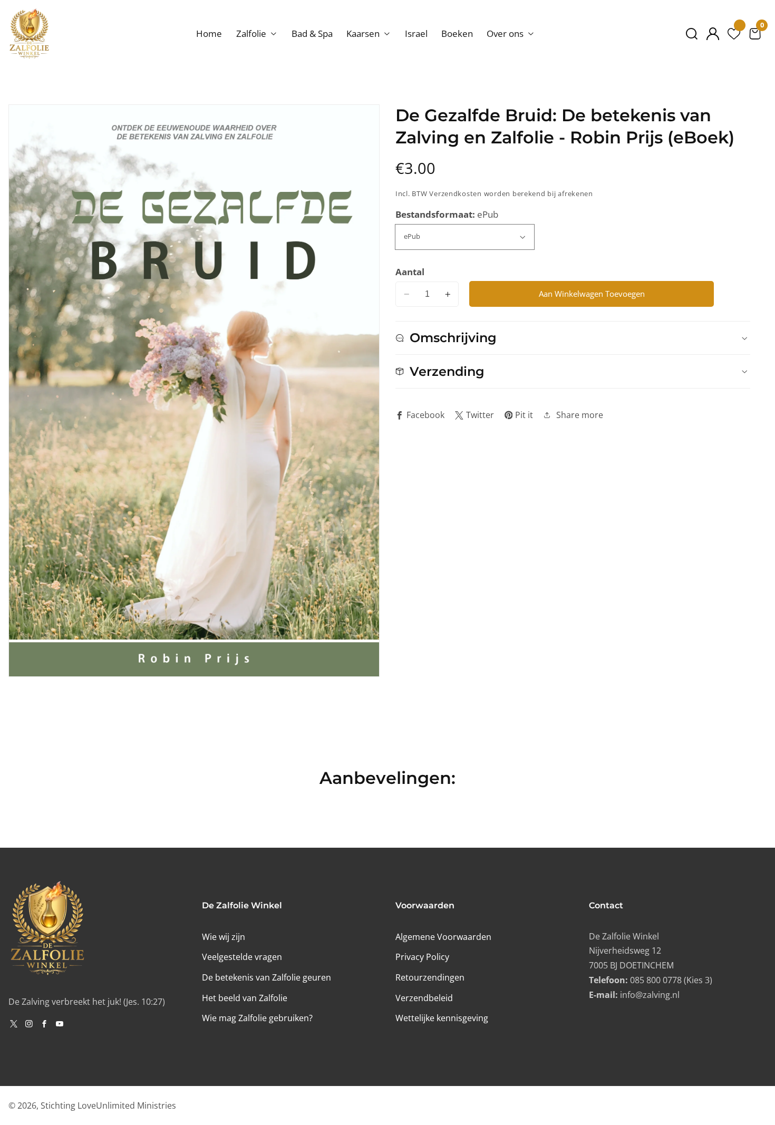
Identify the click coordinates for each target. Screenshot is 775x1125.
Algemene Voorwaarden (443, 937)
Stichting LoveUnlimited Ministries (108, 1105)
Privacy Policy (422, 957)
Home (209, 33)
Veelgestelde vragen (242, 957)
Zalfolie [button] (252, 33)
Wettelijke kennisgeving (441, 1018)
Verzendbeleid (424, 998)
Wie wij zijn (223, 937)
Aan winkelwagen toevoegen (592, 293)
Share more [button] (579, 415)
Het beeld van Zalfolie (244, 998)
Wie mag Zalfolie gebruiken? (257, 1018)
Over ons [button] (506, 33)
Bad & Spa (312, 33)
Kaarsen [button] (364, 33)
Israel (416, 33)
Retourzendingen (429, 977)
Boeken (457, 33)
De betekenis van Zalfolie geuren (266, 977)
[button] (691, 33)
